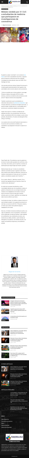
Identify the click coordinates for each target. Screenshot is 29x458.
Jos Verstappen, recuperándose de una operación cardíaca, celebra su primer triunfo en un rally (18, 394)
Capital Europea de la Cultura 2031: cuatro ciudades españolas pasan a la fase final (18, 310)
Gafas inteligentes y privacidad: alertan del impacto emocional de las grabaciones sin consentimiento (18, 332)
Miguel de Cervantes (7, 25)
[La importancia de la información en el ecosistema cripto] (5, 318)
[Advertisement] (14, 59)
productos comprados (19, 102)
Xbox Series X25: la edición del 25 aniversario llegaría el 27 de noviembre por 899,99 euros (18, 354)
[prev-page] (2, 323)
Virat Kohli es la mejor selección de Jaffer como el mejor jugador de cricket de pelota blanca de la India (18, 408)
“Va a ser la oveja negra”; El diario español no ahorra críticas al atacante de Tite (19, 401)
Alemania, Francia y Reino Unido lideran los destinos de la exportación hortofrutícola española (18, 339)
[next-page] (4, 323)
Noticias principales (5, 5)
